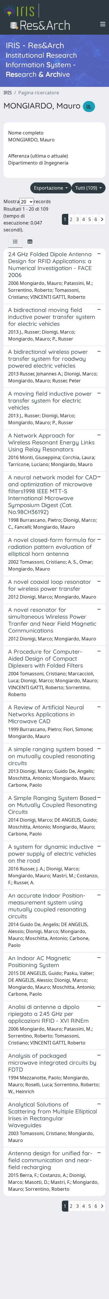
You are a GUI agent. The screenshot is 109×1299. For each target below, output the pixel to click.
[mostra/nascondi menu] (103, 24)
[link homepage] (21, 10)
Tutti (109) (86, 188)
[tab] (15, 241)
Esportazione (49, 188)
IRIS (7, 92)
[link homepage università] (41, 24)
